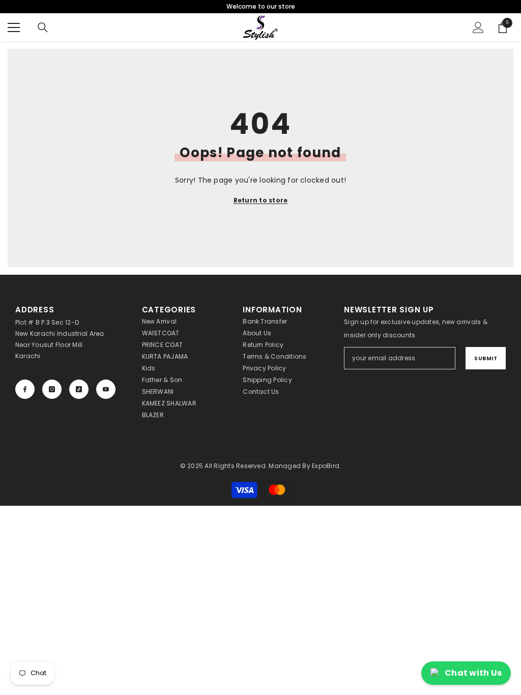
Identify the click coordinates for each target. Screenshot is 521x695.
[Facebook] (25, 389)
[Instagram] (52, 389)
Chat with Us (473, 673)
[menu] (14, 27)
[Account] (478, 27)
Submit (485, 358)
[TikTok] (79, 389)
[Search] (43, 27)
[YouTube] (105, 389)
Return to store (261, 200)
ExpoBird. (326, 465)
